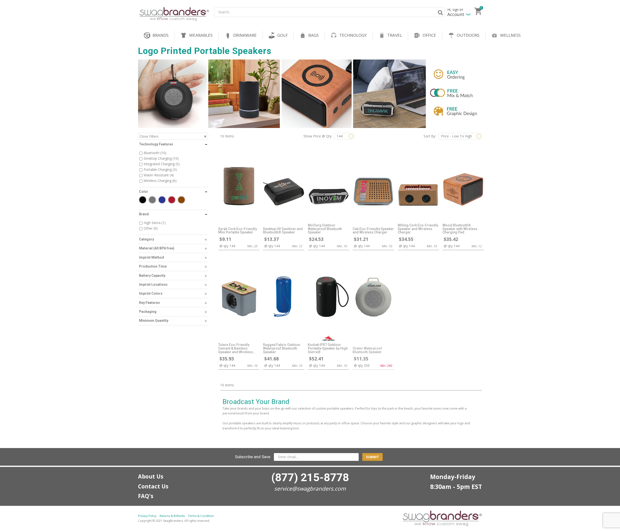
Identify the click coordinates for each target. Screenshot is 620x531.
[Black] (142, 199)
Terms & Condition (201, 516)
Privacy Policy (147, 516)
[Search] (439, 12)
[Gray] (152, 199)
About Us (150, 476)
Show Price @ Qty (317, 136)
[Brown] (181, 199)
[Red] (171, 199)
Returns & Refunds (172, 516)
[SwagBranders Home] (174, 14)
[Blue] (162, 199)
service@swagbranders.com (310, 488)
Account (455, 14)
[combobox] (329, 12)
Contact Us (153, 486)
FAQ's (145, 496)
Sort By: (430, 136)
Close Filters (149, 136)
